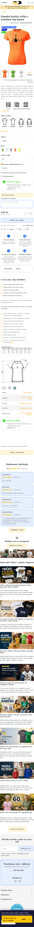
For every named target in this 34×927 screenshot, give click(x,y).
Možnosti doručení (8, 176)
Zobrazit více (17, 530)
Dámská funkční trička (26, 403)
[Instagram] (20, 881)
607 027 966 (19, 870)
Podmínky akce (11, 189)
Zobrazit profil (16, 545)
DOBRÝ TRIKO (29, 225)
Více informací (5, 111)
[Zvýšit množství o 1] (30, 213)
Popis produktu (8, 268)
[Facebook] (15, 881)
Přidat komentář (17, 452)
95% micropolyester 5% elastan (26, 413)
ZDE (11, 342)
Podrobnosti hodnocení (26, 22)
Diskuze (18, 268)
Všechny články (17, 829)
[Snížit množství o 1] (25, 213)
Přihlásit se (26, 848)
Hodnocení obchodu (17, 464)
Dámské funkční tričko (26, 408)
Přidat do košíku (17, 220)
